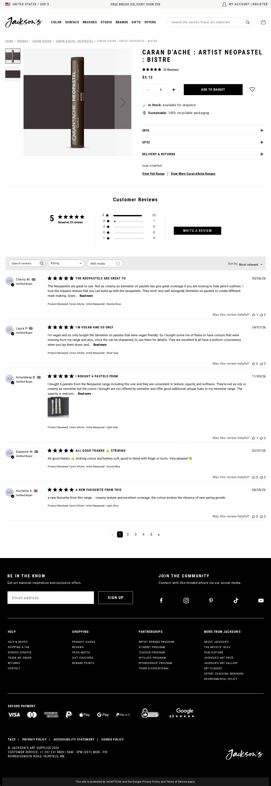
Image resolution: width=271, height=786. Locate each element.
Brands (122, 22)
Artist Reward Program (156, 641)
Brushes (90, 22)
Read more (86, 296)
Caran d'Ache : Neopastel (74, 41)
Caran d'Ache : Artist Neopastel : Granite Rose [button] (95, 304)
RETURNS (14, 663)
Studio (106, 22)
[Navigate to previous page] (112, 534)
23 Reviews (171, 69)
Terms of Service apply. (180, 781)
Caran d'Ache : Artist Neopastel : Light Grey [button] (93, 427)
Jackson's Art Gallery (221, 663)
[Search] (248, 22)
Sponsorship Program (155, 663)
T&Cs (12, 739)
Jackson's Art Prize (219, 657)
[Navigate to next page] (159, 534)
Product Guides (83, 641)
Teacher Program (152, 652)
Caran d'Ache (42, 41)
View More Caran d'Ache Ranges (193, 174)
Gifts (136, 22)
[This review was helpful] (253, 315)
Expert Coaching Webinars (224, 673)
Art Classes (213, 668)
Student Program (152, 647)
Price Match (81, 652)
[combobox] (205, 22)
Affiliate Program (152, 657)
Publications (214, 652)
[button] (123, 103)
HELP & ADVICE (18, 641)
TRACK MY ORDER (19, 657)
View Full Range (153, 174)
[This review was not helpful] (261, 315)
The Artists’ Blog (217, 647)
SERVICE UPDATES (20, 652)
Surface (72, 22)
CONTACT (14, 668)
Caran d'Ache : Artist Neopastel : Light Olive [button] (93, 505)
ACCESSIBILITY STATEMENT (74, 739)
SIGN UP (116, 597)
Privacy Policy (151, 781)
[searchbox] (23, 263)
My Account (239, 4)
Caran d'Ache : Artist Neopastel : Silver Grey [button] (93, 352)
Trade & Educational (154, 668)
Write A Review (197, 230)
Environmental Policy (220, 678)
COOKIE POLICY (112, 739)
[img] (143, 69)
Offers (150, 22)
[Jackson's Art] (24, 22)
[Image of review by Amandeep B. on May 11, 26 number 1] (58, 407)
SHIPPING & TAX (18, 647)
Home (9, 41)
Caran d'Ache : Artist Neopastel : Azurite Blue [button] (94, 466)
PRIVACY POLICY (34, 739)
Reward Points (83, 663)
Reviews (78, 647)
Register (260, 4)
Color (56, 22)
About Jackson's (216, 641)
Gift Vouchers (83, 657)
